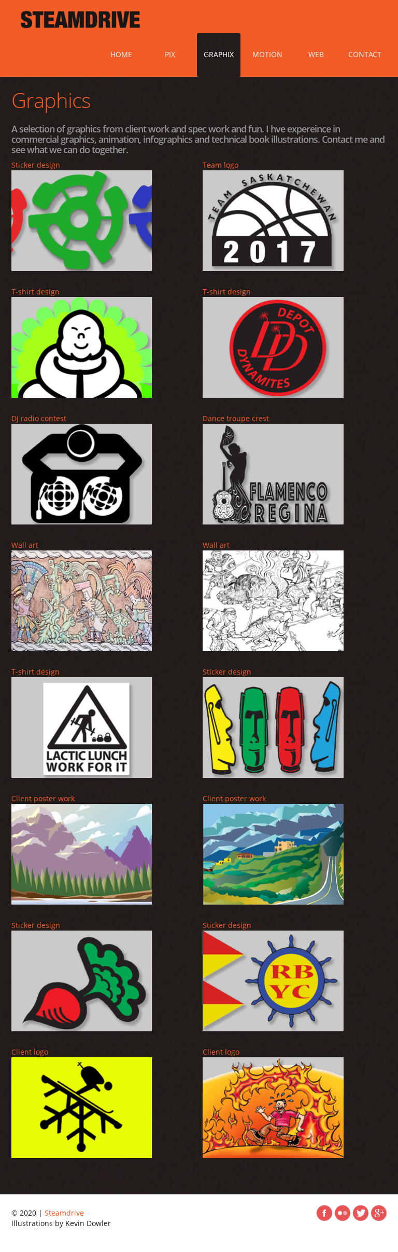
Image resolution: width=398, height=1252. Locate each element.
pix (170, 54)
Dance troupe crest (236, 418)
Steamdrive (64, 1213)
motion (267, 54)
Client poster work (43, 798)
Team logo (220, 165)
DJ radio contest (38, 418)
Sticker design (35, 165)
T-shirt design (35, 292)
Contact (364, 54)
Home (121, 54)
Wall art (24, 545)
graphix (219, 54)
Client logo (29, 1052)
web (316, 54)
